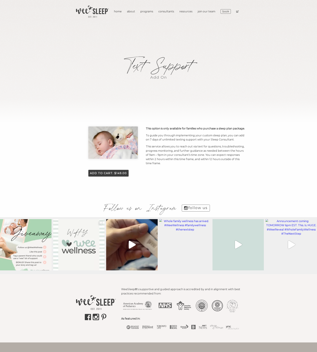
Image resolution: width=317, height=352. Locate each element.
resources (185, 11)
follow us (198, 208)
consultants (166, 11)
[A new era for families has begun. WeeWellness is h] (132, 245)
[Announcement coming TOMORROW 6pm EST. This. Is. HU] (291, 245)
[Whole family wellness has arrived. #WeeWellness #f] (185, 245)
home (118, 11)
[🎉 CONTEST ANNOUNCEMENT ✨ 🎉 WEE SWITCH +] (26, 245)
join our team (206, 11)
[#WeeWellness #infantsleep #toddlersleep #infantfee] (79, 245)
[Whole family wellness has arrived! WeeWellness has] (238, 245)
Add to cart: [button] (108, 173)
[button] (113, 142)
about (131, 11)
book (225, 11)
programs (146, 11)
